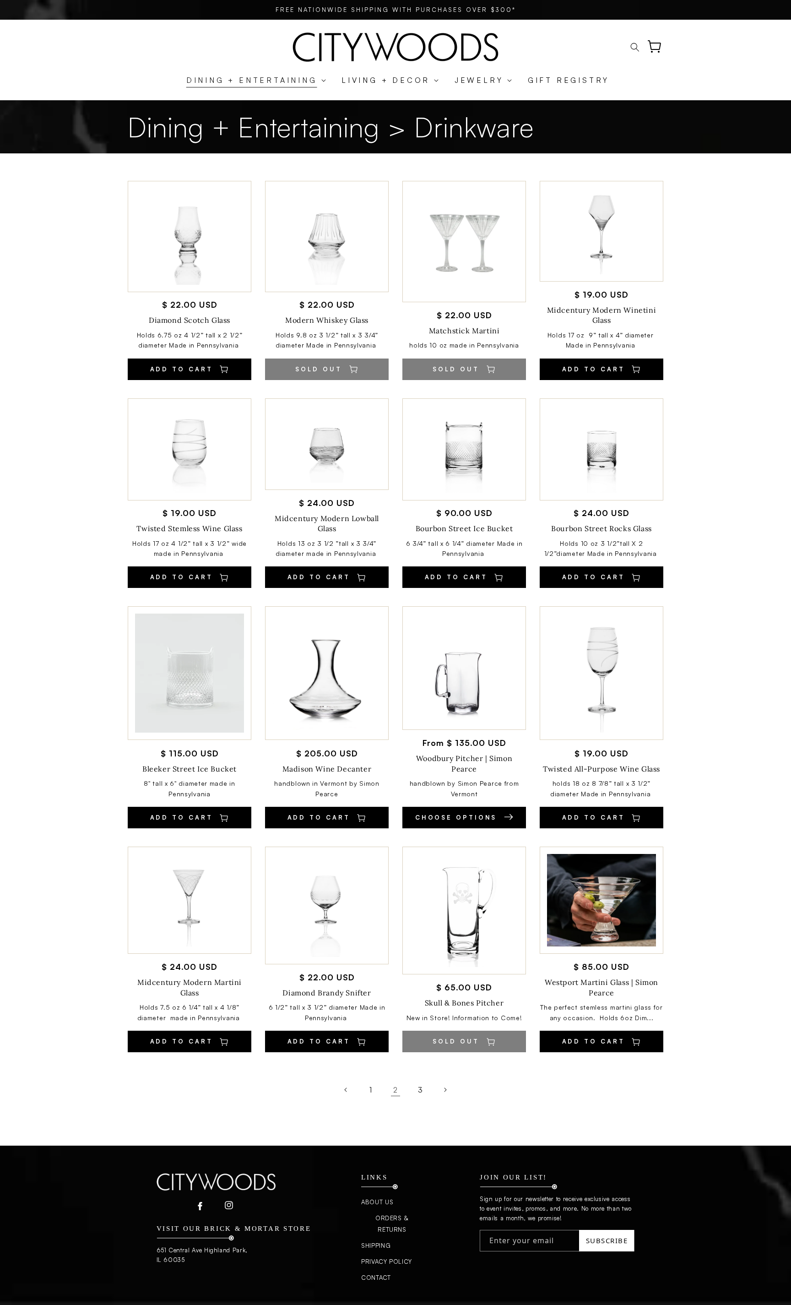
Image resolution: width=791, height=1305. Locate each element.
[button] (251, 80)
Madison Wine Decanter (327, 768)
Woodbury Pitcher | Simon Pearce (464, 763)
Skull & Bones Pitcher (464, 1002)
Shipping (375, 1245)
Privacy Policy (386, 1261)
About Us (377, 1202)
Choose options (458, 817)
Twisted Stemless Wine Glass (189, 528)
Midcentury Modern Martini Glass (189, 987)
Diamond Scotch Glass (189, 320)
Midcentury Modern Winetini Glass (601, 315)
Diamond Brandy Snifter (326, 992)
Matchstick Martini (464, 330)
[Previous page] (346, 1090)
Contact (376, 1277)
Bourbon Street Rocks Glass (601, 528)
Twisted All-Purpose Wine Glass (601, 768)
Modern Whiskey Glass (326, 320)
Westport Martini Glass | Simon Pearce (601, 987)
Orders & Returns (392, 1223)
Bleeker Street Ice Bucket (189, 768)
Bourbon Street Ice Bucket (464, 528)
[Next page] (445, 1090)
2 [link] (395, 1089)
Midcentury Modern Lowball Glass (327, 523)
